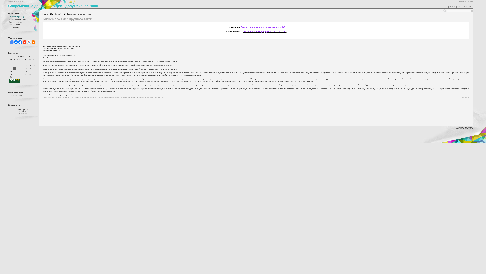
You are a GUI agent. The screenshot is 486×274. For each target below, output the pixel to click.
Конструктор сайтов (462, 128)
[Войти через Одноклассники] (33, 42)
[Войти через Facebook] (20, 42)
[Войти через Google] (29, 42)
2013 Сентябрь (16, 95)
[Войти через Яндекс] (24, 42)
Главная (452, 7)
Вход (459, 7)
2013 (52, 14)
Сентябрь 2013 (22, 57)
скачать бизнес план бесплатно (108, 97)
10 (15, 68)
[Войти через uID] (12, 42)
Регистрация (467, 7)
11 (18, 68)
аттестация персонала (145, 97)
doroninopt (66, 97)
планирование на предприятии (85, 97)
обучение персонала (128, 97)
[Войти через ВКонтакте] (16, 42)
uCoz (471, 128)
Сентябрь (58, 14)
